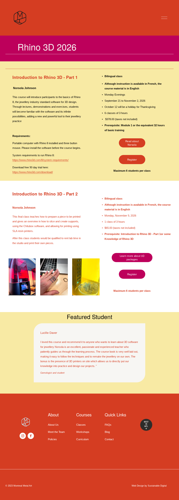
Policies (52, 439)
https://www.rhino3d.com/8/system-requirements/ (40, 159)
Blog (107, 431)
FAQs (108, 424)
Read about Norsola (132, 142)
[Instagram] (23, 436)
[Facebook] (31, 436)
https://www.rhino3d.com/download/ (32, 172)
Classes (81, 424)
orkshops (84, 431)
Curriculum (82, 439)
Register (132, 159)
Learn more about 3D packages (132, 257)
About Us (53, 424)
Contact (109, 439)
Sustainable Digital (157, 486)
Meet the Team (56, 431)
